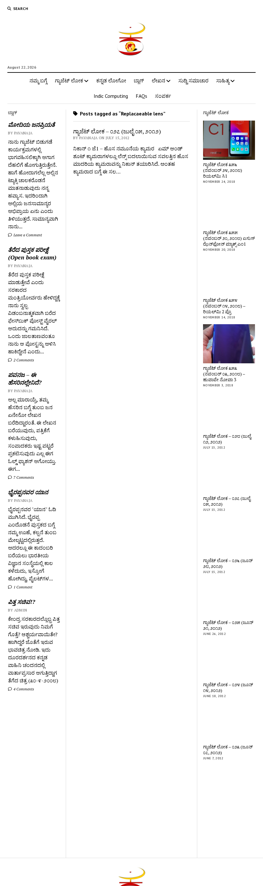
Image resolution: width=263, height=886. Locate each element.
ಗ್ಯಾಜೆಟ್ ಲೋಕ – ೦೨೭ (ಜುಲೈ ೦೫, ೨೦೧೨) (117, 131)
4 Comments (23, 689)
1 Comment (22, 587)
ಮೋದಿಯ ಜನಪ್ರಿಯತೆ (31, 124)
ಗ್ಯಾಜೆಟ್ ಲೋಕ (69, 80)
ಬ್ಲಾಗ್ (139, 80)
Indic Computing (111, 96)
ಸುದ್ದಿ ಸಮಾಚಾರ (193, 80)
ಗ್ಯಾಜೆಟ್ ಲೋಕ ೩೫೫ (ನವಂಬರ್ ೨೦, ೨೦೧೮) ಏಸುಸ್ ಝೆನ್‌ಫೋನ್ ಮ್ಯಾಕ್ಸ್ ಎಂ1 (229, 238)
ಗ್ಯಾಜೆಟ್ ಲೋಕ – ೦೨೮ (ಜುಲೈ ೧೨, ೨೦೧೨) (227, 439)
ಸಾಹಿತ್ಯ (222, 80)
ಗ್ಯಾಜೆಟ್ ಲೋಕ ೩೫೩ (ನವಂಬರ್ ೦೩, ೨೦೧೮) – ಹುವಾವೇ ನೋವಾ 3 (224, 374)
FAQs (141, 96)
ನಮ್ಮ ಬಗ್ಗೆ (38, 80)
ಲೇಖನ (158, 80)
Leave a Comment (27, 234)
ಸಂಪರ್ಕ (163, 96)
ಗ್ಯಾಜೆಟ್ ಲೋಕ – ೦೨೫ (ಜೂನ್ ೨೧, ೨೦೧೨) (228, 625)
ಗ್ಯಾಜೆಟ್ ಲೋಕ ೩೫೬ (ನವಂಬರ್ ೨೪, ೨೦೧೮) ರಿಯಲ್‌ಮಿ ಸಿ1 (222, 170)
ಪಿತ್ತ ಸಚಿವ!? (21, 601)
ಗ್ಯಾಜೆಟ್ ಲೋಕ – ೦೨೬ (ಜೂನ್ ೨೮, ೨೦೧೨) (228, 563)
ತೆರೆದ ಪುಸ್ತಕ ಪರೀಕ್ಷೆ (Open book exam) (32, 253)
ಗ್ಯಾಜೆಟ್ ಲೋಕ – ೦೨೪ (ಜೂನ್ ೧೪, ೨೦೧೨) (228, 687)
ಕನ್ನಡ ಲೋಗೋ (111, 80)
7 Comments (23, 477)
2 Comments (23, 360)
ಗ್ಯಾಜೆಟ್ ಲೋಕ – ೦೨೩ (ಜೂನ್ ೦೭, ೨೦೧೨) (228, 749)
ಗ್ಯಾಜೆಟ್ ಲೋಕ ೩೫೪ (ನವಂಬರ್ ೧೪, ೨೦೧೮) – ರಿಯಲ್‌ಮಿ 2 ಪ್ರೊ (224, 306)
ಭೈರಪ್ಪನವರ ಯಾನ (28, 492)
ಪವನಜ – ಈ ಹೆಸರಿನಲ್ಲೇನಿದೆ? (24, 378)
